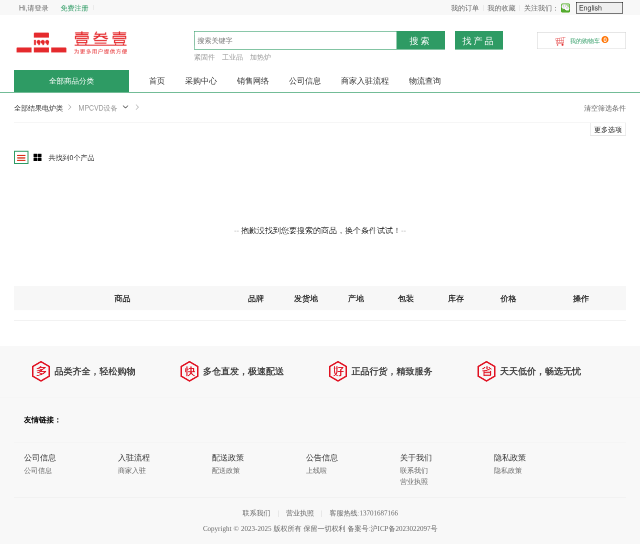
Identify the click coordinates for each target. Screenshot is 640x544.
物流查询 (425, 81)
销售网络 (253, 81)
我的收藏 (502, 8)
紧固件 (204, 57)
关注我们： (541, 8)
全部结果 (28, 108)
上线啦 (316, 470)
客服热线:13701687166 (364, 513)
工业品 (232, 57)
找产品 (479, 40)
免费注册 (74, 8)
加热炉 (260, 57)
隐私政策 (508, 470)
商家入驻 (132, 470)
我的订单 (465, 8)
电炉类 (52, 108)
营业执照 (414, 481)
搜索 (421, 40)
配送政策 (226, 470)
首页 (157, 81)
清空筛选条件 (605, 108)
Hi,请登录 (33, 8)
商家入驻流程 (365, 81)
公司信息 (305, 81)
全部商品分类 (71, 81)
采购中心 (201, 81)
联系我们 (414, 470)
